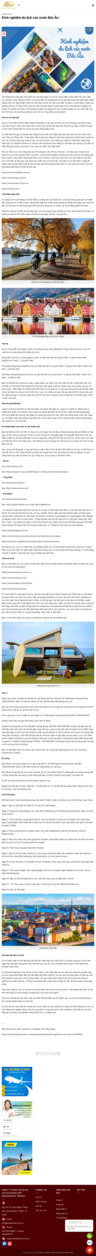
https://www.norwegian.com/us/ (16, 172)
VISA (9, 14)
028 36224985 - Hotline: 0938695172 (13, 1232)
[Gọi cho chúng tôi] (89, 1236)
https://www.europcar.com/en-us (16, 572)
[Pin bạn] (54, 1053)
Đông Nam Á (62, 1213)
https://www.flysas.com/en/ (14, 178)
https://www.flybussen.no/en (55, 472)
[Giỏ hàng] (93, 5)
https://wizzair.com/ (10, 189)
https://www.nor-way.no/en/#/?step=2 (23, 472)
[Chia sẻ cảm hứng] (37, 1053)
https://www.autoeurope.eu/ (14, 589)
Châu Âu (60, 1204)
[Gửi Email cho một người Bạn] (50, 1053)
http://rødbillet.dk (42, 504)
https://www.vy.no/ (14, 466)
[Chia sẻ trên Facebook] (42, 1053)
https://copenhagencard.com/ (15, 530)
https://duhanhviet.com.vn (18, 1238)
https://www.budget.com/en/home (17, 583)
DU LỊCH (4, 14)
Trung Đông (61, 1218)
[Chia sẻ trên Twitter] (46, 1053)
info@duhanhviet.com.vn (13, 1223)
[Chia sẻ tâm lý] (59, 1053)
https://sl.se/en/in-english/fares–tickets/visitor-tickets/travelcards (31, 541)
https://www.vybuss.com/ (17, 488)
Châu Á (59, 1200)
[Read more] (4, 1244)
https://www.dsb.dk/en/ (16, 499)
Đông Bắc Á (61, 1209)
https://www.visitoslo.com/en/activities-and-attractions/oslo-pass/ (31, 536)
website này (61, 617)
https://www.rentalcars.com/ (14, 578)
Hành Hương (40, 1201)
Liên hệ (38, 1206)
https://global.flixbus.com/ (17, 504)
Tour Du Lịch (41, 1210)
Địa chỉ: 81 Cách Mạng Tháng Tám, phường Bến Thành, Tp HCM (15, 1211)
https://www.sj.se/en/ (15, 483)
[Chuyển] (52, 1210)
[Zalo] (89, 1242)
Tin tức (38, 1197)
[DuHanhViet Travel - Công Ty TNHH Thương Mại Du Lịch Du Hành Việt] (9, 5)
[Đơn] (18, 5)
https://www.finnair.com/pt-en (15, 183)
